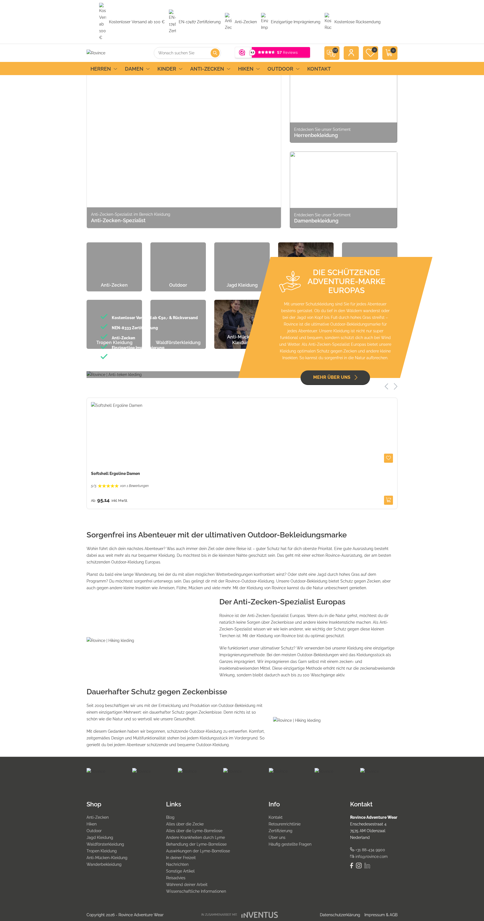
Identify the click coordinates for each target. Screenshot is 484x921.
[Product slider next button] (395, 386)
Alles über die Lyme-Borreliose (194, 831)
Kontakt (319, 69)
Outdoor (280, 69)
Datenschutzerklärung (340, 915)
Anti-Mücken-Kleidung (107, 857)
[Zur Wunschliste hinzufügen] (388, 458)
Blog (170, 817)
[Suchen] (215, 52)
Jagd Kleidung (100, 837)
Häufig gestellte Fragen (290, 844)
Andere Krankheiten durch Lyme (195, 837)
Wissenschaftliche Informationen (196, 891)
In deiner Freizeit (181, 857)
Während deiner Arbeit (187, 884)
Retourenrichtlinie (285, 824)
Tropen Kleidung (102, 851)
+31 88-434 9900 (369, 850)
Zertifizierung (280, 831)
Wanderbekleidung (104, 864)
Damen (134, 69)
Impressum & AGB (380, 915)
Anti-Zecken (207, 69)
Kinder (166, 69)
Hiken (245, 69)
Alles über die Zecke (185, 824)
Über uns (277, 837)
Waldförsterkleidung (105, 844)
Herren (100, 69)
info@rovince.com (371, 856)
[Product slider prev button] (386, 386)
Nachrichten (177, 864)
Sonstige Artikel (180, 871)
